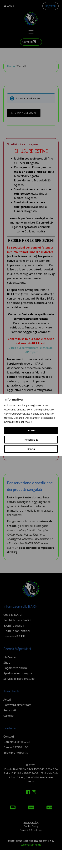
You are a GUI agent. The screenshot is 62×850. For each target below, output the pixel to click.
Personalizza (31, 439)
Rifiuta (31, 449)
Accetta (31, 430)
